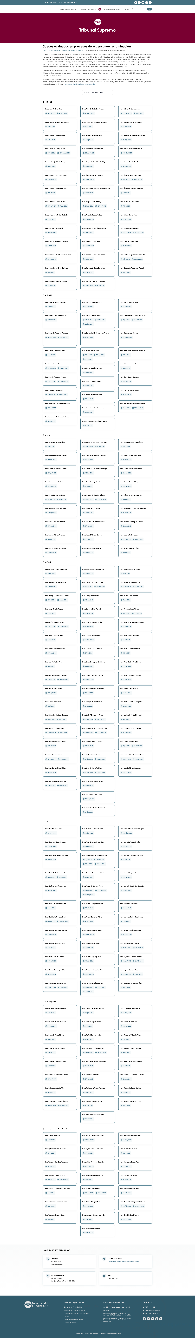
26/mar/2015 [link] (89, 113)
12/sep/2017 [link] (52, 934)
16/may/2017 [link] (52, 890)
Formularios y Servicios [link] (111, 9)
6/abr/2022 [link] (126, 193)
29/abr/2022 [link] (89, 948)
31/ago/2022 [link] (52, 179)
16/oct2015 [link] (51, 1092)
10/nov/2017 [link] (52, 772)
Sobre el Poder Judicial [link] (68, 9)
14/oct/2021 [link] (64, 759)
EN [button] (150, 9)
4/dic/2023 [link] (88, 126)
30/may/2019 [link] (52, 232)
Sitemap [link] (106, 1310)
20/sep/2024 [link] (127, 948)
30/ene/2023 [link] (89, 246)
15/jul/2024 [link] (127, 860)
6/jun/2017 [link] (89, 425)
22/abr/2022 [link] (127, 526)
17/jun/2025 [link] (127, 626)
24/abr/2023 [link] (89, 206)
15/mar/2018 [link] (127, 846)
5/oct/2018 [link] (126, 368)
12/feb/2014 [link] (127, 1193)
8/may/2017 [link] (89, 399)
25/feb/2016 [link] (89, 412)
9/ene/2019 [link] (51, 421)
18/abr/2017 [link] (64, 337)
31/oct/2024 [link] (89, 320)
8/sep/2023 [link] (51, 285)
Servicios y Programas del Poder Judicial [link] (116, 1307)
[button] (135, 2)
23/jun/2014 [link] (138, 746)
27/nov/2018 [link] (102, 499)
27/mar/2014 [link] (101, 732)
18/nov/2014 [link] (89, 219)
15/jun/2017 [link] (52, 408)
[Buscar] (132, 9)
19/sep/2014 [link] (127, 693)
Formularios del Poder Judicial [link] (73, 1319)
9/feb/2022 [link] (126, 259)
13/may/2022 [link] (52, 587)
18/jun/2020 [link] (102, 1193)
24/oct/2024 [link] (89, 285)
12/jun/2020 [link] (52, 746)
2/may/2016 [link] (63, 600)
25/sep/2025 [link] (89, 1166)
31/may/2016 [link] (138, 408)
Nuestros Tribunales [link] (87, 9)
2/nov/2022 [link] (126, 1039)
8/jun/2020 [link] (51, 166)
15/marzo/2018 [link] (65, 153)
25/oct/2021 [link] (89, 232)
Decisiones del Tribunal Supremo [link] (74, 1310)
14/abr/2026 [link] (127, 126)
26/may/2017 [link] (127, 381)
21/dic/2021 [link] (127, 706)
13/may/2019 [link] (101, 890)
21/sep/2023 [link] (52, 732)
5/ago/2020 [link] (126, 600)
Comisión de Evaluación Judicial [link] (72, 50)
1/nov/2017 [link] (51, 306)
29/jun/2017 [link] (89, 372)
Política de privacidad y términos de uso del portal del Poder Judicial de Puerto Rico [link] (117, 1314)
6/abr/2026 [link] (126, 272)
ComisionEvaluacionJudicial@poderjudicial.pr (123, 1262)
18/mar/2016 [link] (52, 526)
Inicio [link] (44, 50)
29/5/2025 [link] (126, 573)
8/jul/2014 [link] (63, 732)
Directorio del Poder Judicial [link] (73, 1307)
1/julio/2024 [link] (89, 306)
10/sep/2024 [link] (89, 974)
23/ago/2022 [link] (52, 473)
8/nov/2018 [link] (51, 395)
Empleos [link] (66, 1316)
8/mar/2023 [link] (89, 1079)
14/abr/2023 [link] (89, 499)
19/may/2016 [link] (89, 934)
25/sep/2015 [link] (52, 693)
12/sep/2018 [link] (127, 219)
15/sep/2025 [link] (127, 890)
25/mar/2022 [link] (52, 486)
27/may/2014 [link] (139, 232)
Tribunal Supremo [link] (54, 50)
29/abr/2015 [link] (89, 992)
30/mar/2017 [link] (52, 460)
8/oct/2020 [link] (126, 179)
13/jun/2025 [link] (89, 1013)
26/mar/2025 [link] (127, 486)
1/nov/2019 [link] (89, 460)
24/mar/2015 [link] (64, 368)
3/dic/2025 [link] (51, 126)
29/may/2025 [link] (64, 679)
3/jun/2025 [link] (101, 285)
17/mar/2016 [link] (127, 877)
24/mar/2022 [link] (89, 179)
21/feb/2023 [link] (89, 890)
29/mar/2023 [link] (127, 113)
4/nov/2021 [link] (126, 719)
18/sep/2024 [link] (52, 206)
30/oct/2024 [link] (51, 153)
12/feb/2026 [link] (89, 259)
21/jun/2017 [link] (52, 381)
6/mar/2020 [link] (51, 908)
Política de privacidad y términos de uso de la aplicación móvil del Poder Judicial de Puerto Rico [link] (117, 1319)
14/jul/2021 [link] (51, 113)
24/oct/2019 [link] (127, 246)
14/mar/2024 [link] (127, 1026)
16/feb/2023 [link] (52, 974)
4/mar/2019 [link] (139, 113)
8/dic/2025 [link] (88, 587)
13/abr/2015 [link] (127, 908)
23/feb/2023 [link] (101, 320)
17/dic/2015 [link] (101, 987)
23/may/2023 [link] (89, 153)
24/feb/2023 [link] (52, 246)
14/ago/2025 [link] (100, 355)
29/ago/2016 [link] (89, 140)
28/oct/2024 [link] (127, 395)
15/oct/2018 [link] (51, 600)
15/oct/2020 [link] (89, 1066)
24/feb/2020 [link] (52, 368)
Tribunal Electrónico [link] (70, 1323)
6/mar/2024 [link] (89, 526)
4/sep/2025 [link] (63, 113)
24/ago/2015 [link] (127, 140)
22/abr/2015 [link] (64, 381)
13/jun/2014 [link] (63, 395)
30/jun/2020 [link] (127, 166)
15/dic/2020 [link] (51, 219)
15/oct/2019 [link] (51, 1180)
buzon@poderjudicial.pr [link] (68, 2)
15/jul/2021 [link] (139, 539)
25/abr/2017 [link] (100, 587)
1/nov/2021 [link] (89, 1153)
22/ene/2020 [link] (127, 732)
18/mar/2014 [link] (52, 759)
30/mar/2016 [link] (52, 259)
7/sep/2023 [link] (63, 206)
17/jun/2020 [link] (89, 166)
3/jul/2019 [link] (126, 653)
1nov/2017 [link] (88, 1180)
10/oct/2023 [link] (51, 193)
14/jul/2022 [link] (89, 785)
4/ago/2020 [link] (89, 337)
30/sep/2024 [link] (89, 1193)
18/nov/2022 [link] (52, 337)
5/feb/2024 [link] (126, 355)
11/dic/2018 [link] (51, 613)
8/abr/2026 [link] (89, 719)
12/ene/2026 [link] (138, 179)
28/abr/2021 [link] (127, 1079)
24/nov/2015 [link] (89, 573)
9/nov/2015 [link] (89, 772)
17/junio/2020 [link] (127, 337)
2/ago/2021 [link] (51, 640)
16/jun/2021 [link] (89, 987)
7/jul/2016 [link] (126, 746)
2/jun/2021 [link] (89, 864)
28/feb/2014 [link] (138, 320)
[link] (99, 9)
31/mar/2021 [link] (52, 1026)
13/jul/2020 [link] (51, 140)
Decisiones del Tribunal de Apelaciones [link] (76, 1313)
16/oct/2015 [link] (89, 272)
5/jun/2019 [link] (51, 355)
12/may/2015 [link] (89, 799)
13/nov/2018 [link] (102, 206)
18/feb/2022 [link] (89, 386)
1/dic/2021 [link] (88, 359)
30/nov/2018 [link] (138, 259)
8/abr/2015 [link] (62, 719)
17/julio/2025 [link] (127, 153)
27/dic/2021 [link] (51, 679)
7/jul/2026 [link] (51, 272)
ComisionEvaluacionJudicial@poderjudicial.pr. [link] (80, 84)
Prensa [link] (126, 9)
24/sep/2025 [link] (100, 860)
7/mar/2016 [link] (51, 573)
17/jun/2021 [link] (139, 759)
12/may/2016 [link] (52, 846)
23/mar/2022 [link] (127, 1180)
